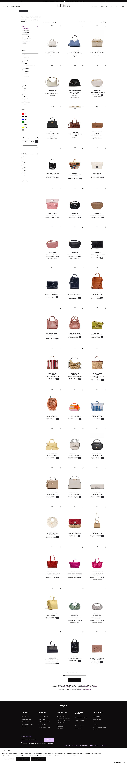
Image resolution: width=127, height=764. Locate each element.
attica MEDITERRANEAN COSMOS (27, 725)
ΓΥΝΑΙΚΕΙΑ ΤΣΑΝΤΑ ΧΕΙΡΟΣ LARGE (97, 215)
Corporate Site (96, 729)
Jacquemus (88, 689)
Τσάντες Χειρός (25, 28)
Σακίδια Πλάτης (25, 34)
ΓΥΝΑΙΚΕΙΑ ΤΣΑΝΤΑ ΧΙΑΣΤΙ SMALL (75, 376)
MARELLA (97, 333)
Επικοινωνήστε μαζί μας (81, 717)
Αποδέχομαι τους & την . (38, 743)
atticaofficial (77, 745)
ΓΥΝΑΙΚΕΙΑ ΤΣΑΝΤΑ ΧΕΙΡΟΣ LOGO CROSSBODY (52, 335)
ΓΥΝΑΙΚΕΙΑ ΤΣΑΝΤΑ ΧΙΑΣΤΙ (52, 455)
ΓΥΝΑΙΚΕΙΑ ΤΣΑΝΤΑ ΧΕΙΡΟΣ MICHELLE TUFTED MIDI (74, 176)
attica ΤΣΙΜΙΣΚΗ (25, 721)
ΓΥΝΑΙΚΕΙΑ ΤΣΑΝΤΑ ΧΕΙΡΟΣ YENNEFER (74, 617)
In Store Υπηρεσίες (79, 723)
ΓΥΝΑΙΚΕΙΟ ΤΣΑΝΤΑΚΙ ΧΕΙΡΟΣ (75, 533)
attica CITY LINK (25, 716)
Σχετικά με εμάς (97, 716)
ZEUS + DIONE (97, 173)
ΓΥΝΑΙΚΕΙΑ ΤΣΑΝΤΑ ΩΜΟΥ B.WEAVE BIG (52, 574)
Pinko (81, 689)
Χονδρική (95, 724)
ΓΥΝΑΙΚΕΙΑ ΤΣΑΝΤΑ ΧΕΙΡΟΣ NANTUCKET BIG (97, 574)
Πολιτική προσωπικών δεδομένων (45, 743)
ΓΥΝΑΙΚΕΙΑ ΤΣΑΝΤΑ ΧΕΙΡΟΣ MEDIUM (97, 92)
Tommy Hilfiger (66, 686)
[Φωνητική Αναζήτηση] (111, 6)
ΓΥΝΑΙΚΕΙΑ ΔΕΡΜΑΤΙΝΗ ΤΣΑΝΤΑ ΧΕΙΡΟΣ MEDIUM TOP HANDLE (52, 53)
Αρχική (22, 17)
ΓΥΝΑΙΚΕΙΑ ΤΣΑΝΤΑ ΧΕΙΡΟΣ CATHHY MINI (74, 295)
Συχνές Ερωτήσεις (79, 720)
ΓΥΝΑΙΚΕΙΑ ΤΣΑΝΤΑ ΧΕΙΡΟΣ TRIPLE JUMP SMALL (75, 574)
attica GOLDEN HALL (26, 719)
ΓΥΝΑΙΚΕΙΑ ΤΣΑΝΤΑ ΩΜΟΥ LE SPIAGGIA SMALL (52, 534)
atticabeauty (84, 745)
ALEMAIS (74, 173)
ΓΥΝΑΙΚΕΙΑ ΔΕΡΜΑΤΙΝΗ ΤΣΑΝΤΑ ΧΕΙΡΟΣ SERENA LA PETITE (52, 660)
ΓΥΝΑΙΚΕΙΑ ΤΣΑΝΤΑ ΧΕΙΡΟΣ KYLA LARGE (97, 377)
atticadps (67, 745)
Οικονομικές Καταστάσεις (99, 727)
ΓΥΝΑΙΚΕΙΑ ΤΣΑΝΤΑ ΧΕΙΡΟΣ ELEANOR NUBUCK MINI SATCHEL (75, 53)
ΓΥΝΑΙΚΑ (26, 17)
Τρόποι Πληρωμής (43, 716)
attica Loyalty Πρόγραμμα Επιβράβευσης (63, 721)
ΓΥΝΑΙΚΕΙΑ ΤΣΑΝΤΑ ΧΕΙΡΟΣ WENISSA (97, 295)
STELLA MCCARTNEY (75, 90)
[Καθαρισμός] (109, 6)
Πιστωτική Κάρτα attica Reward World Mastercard (63, 717)
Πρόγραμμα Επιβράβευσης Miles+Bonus (60, 727)
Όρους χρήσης (33, 743)
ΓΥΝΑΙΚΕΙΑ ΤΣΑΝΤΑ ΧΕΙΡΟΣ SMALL (52, 93)
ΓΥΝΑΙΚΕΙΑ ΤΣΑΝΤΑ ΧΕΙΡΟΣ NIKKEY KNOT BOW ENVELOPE (97, 659)
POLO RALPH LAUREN (52, 173)
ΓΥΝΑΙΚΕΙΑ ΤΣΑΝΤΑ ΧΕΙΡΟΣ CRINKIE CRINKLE (97, 255)
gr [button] (3, 6)
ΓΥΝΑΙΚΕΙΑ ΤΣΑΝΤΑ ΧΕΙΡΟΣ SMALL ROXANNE (75, 135)
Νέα (94, 721)
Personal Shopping (79, 725)
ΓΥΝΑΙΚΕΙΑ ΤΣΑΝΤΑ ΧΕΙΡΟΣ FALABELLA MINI (74, 93)
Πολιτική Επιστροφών (44, 721)
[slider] (22, 145)
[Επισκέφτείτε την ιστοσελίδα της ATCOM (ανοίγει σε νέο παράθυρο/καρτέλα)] (119, 762)
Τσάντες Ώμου (25, 30)
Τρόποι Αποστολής (43, 719)
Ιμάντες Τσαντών (26, 41)
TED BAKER (97, 90)
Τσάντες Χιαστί (25, 32)
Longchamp (94, 686)
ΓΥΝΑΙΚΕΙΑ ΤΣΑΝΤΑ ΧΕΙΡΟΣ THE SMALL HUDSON (52, 134)
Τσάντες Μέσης (25, 36)
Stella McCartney (84, 686)
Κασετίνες (24, 43)
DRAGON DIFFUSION (52, 572)
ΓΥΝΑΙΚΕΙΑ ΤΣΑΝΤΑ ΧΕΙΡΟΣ (52, 215)
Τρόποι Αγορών (79, 728)
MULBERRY (74, 132)
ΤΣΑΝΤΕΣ (31, 17)
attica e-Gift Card (45, 727)
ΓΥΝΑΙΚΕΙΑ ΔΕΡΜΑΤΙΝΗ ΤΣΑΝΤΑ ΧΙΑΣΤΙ (97, 53)
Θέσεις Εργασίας (97, 719)
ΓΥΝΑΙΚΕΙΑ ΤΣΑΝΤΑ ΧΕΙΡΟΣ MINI (74, 658)
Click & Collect (42, 724)
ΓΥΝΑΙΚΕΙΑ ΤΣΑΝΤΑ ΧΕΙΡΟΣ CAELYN (52, 294)
